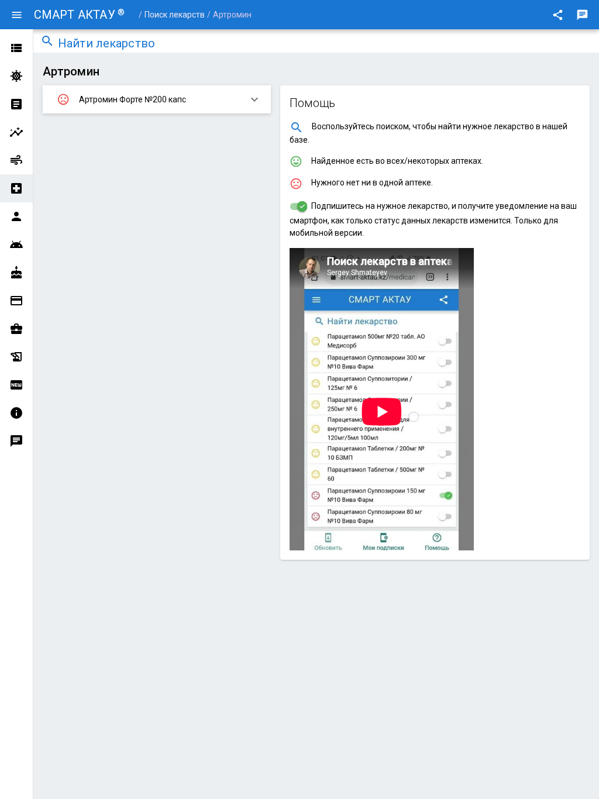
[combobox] (325, 44)
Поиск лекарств (174, 14)
